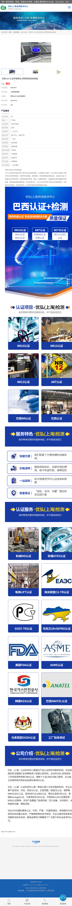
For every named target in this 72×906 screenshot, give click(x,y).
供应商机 (16, 32)
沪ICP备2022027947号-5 (42, 885)
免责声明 (37, 890)
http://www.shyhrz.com (8, 831)
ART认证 (24, 32)
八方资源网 (29, 890)
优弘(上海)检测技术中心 (32, 888)
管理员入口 (44, 890)
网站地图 (51, 890)
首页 (10, 32)
